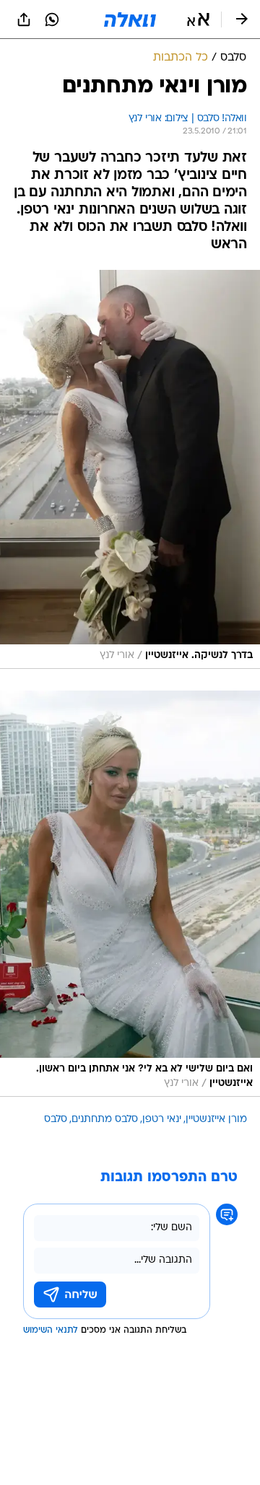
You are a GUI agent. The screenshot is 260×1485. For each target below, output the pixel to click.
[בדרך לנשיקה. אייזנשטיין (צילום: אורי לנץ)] (130, 469)
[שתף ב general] (24, 19)
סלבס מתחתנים (105, 1119)
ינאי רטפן (161, 1119)
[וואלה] (130, 19)
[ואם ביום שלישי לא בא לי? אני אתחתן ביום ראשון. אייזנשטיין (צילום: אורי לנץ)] (130, 894)
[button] (198, 19)
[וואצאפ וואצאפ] (52, 19)
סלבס (55, 1119)
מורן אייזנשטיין (216, 1119)
